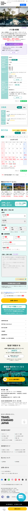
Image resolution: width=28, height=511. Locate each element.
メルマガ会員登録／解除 (20, 451)
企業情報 (4, 461)
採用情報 (17, 461)
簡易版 (19, 107)
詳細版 (24, 107)
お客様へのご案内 (5, 449)
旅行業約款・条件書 (18, 504)
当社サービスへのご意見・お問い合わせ (10, 473)
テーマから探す (5, 438)
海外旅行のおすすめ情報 (7, 440)
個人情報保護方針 (9, 504)
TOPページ (4, 434)
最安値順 (23, 132)
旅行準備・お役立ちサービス (7, 451)
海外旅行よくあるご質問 (20, 449)
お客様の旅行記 (18, 440)
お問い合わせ (14, 300)
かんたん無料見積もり (6, 471)
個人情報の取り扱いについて (10, 292)
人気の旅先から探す (19, 436)
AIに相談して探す (5, 436)
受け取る (23, 5)
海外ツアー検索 (18, 434)
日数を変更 (14, 59)
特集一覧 (17, 438)
